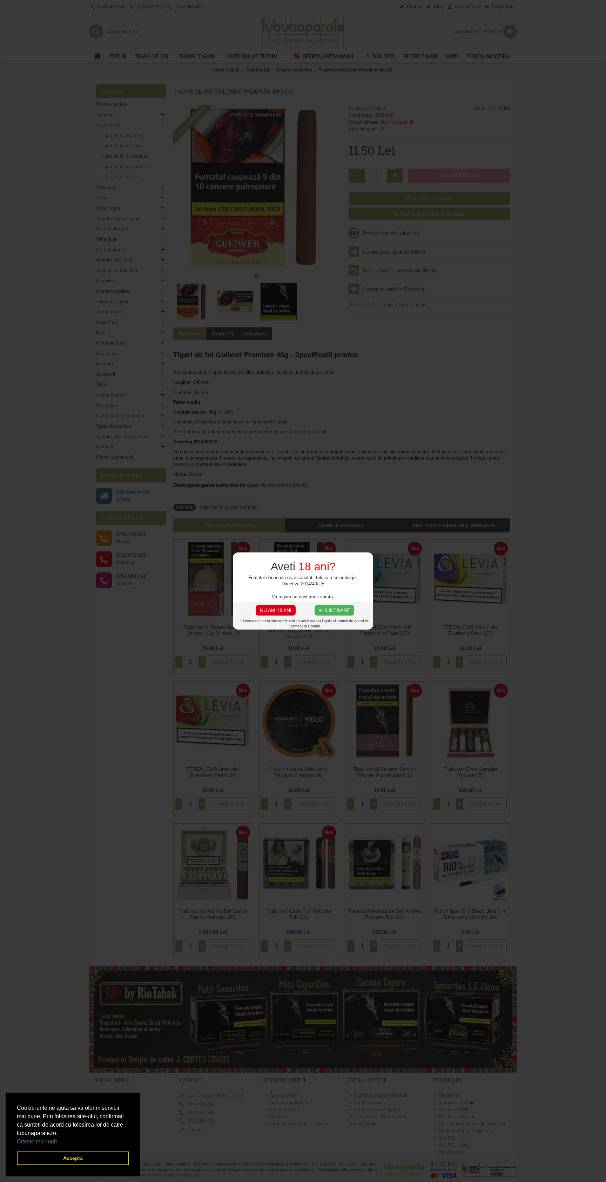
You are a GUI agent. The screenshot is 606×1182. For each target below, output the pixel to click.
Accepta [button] (73, 1158)
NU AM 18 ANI (275, 610)
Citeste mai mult (37, 1141)
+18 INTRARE (334, 610)
